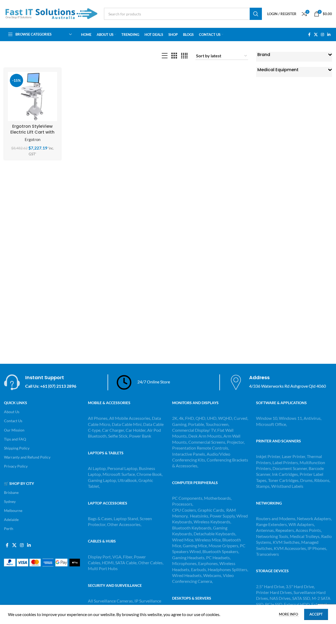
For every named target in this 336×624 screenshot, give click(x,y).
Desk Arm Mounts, (205, 435)
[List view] (165, 56)
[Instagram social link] (322, 34)
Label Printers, (286, 462)
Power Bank (140, 435)
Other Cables (150, 562)
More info (289, 614)
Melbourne (13, 510)
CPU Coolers (184, 509)
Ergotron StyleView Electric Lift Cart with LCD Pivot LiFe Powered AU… (32, 135)
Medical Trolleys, (305, 536)
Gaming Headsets (188, 557)
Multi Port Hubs (103, 568)
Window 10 (266, 418)
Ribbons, (322, 480)
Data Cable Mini (127, 424)
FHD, (190, 418)
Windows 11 (290, 418)
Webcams (212, 575)
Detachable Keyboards (214, 533)
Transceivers (267, 554)
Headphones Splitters (227, 569)
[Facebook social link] (309, 34)
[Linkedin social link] (329, 34)
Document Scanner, (291, 468)
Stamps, (263, 486)
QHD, (200, 418)
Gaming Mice (195, 545)
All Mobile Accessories (129, 418)
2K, (175, 418)
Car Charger (113, 430)
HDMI (108, 562)
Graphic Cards (211, 509)
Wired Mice (182, 539)
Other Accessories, (124, 524)
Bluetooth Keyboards (191, 527)
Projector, (236, 442)
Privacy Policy (16, 466)
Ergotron (32, 139)
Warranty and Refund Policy (27, 457)
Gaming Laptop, (102, 480)
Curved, (241, 418)
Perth (8, 528)
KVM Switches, (286, 542)
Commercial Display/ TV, (194, 430)
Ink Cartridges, (286, 474)
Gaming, (180, 424)
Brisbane (11, 492)
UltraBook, (128, 480)
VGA (116, 556)
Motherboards (217, 498)
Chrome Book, (150, 474)
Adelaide (11, 519)
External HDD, (297, 604)
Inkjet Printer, (269, 456)
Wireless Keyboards (212, 521)
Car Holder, (136, 430)
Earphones (208, 563)
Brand (263, 55)
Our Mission (14, 430)
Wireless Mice (208, 539)
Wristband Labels (287, 486)
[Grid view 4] (184, 56)
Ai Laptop (97, 468)
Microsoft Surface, (119, 474)
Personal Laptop (122, 468)
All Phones (98, 418)
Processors (182, 503)
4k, (181, 418)
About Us (11, 411)
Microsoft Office (271, 424)
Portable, (196, 424)
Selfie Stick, (118, 435)
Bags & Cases (100, 518)
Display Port (99, 556)
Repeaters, (285, 530)
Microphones (184, 563)
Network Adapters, (314, 518)
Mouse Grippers (223, 545)
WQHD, (225, 418)
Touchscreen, (217, 424)
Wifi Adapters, (301, 524)
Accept (316, 614)
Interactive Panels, (189, 453)
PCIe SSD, (274, 604)
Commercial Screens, (207, 442)
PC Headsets (218, 557)
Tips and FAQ (15, 439)
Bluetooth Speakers (220, 551)
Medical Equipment (278, 70)
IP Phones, (317, 548)
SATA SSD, (302, 598)
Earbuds (198, 569)
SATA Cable (126, 562)
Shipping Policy (16, 448)
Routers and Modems (275, 518)
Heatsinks (199, 515)
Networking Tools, (273, 536)
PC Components (187, 498)
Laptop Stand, (127, 518)
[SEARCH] (256, 14)
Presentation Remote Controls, (200, 447)
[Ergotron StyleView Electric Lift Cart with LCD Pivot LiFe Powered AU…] (32, 96)
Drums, (307, 480)
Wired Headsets (187, 575)
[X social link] (315, 34)
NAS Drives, (281, 598)
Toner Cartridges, (284, 480)
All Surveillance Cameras (110, 600)
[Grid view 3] (174, 56)
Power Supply (222, 515)
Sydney (10, 501)
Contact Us (13, 420)
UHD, (212, 418)
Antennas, (265, 530)
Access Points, (309, 530)
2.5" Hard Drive (270, 586)
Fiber (127, 556)
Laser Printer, (294, 456)
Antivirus (312, 418)
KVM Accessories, (290, 548)
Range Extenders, (272, 524)
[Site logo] (51, 13)
